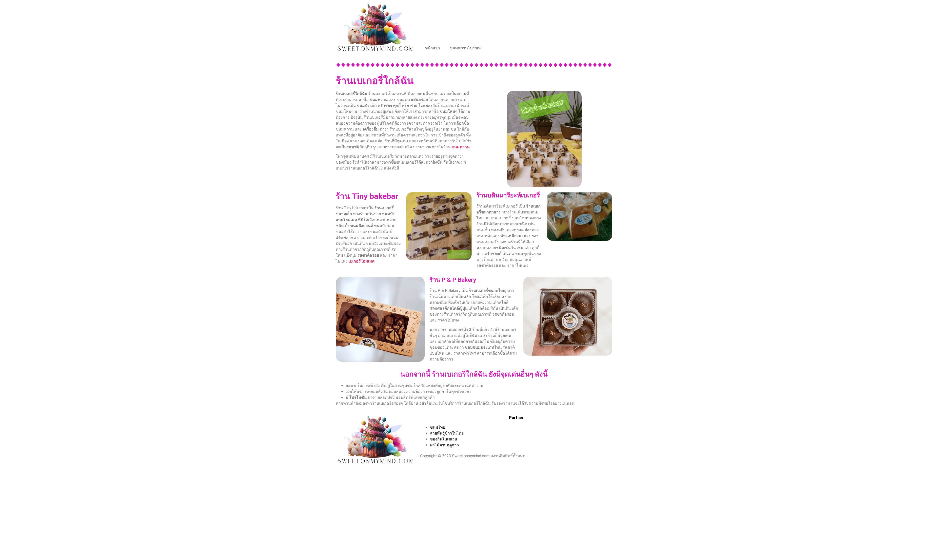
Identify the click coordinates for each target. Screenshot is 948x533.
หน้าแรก (432, 48)
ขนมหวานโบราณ (465, 48)
